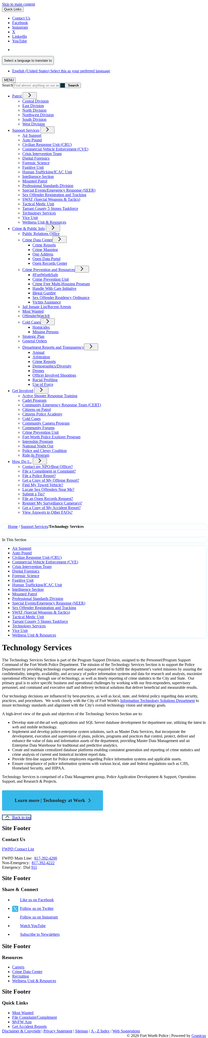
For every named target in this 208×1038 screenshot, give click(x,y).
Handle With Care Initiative (54, 288)
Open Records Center (49, 263)
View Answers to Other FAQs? (47, 512)
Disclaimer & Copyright (21, 1031)
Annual (38, 352)
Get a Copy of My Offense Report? (50, 480)
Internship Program (37, 441)
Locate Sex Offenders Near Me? (48, 489)
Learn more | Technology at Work (50, 800)
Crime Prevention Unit (50, 279)
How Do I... (22, 461)
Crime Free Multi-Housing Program (61, 284)
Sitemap (81, 1031)
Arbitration (41, 357)
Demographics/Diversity (52, 366)
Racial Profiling (45, 380)
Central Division (35, 101)
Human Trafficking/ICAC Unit (47, 172)
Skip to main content (18, 4)
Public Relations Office (41, 233)
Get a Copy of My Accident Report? (51, 508)
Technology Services (39, 213)
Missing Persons (45, 332)
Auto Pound (32, 140)
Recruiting (20, 976)
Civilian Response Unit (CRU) (47, 144)
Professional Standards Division (47, 185)
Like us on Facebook (37, 900)
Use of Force (42, 384)
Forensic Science (35, 163)
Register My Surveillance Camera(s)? (52, 503)
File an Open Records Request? (47, 498)
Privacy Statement (57, 1031)
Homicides (41, 327)
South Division (34, 119)
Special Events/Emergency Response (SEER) (58, 190)
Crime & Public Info (28, 228)
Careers (18, 967)
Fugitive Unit (33, 167)
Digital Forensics (35, 158)
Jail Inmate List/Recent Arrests (46, 307)
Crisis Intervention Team (42, 154)
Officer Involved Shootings (54, 375)
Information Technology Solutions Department (157, 700)
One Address (42, 254)
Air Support (31, 135)
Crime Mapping (45, 249)
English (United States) (61, 49)
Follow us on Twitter (37, 908)
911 (34, 867)
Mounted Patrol (34, 181)
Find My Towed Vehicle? (42, 485)
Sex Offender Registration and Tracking (54, 195)
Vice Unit (30, 217)
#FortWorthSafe (45, 275)
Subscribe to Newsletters (40, 934)
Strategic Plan (33, 336)
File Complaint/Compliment (34, 1017)
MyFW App (22, 1022)
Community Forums (38, 428)
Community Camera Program (46, 423)
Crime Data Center (37, 240)
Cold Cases (31, 322)
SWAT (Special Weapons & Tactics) (51, 199)
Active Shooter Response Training (49, 396)
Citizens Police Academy (42, 414)
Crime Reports (44, 245)
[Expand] (30, 95)
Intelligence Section (38, 176)
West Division (33, 124)
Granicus (199, 1035)
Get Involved (22, 391)
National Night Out (37, 446)
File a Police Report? (39, 476)
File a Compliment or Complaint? (49, 471)
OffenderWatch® (36, 316)
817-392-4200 (45, 858)
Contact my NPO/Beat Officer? (47, 466)
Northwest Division (38, 115)
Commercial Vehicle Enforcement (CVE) (55, 149)
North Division (34, 110)
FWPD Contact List (18, 849)
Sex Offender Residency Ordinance (61, 297)
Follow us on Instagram (39, 917)
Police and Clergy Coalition (44, 450)
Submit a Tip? (33, 494)
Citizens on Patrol (36, 409)
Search (7, 85)
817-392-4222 (43, 863)
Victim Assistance (46, 302)
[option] (109, 49)
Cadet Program (34, 400)
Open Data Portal (46, 259)
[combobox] (28, 60)
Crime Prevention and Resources (48, 269)
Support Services (25, 130)
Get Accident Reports (29, 1026)
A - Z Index (100, 1031)
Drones (38, 371)
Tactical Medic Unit (38, 204)
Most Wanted (33, 311)
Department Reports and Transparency (53, 347)
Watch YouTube (33, 926)
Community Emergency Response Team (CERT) (61, 405)
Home (13, 526)
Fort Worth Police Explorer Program (51, 437)
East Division (33, 106)
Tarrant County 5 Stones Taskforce (50, 208)
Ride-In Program (35, 455)
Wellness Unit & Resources (44, 222)
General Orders (34, 341)
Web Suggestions (126, 1031)
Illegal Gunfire (44, 293)
